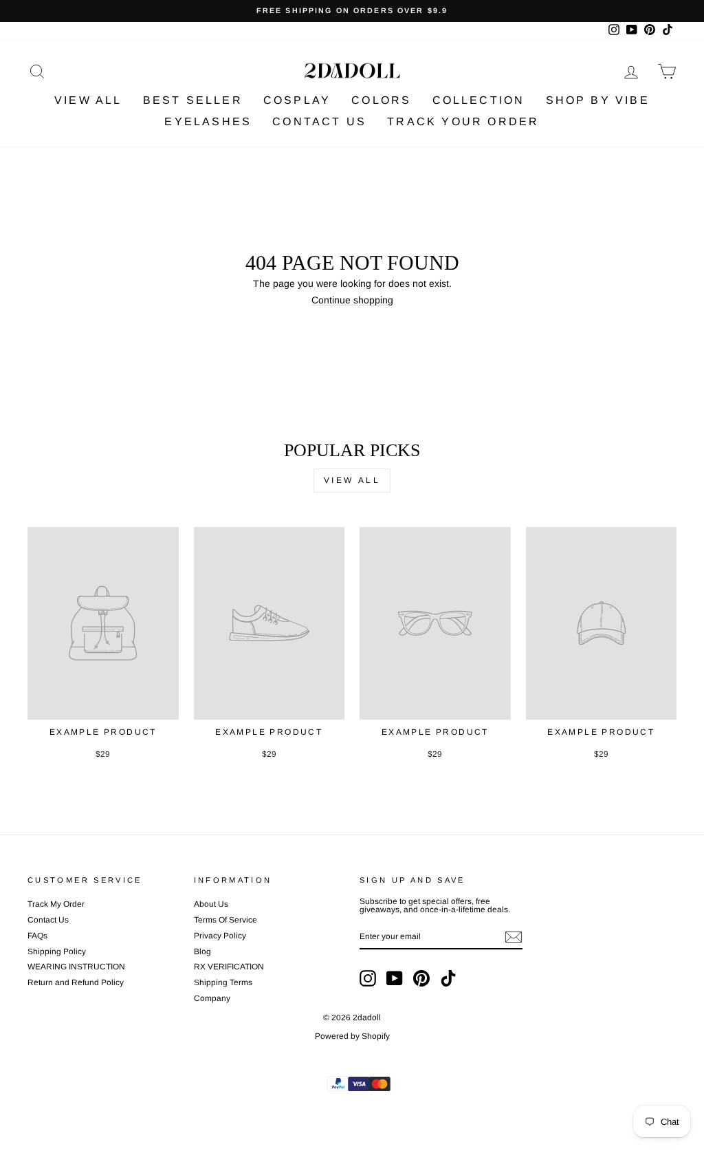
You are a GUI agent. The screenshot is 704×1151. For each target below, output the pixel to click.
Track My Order (56, 904)
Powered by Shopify (352, 1036)
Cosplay (297, 100)
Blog (202, 951)
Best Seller (193, 100)
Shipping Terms (223, 982)
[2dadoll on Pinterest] (421, 978)
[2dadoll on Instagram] (368, 978)
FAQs (37, 935)
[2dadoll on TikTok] (448, 978)
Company (212, 998)
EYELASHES (208, 121)
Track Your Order (463, 121)
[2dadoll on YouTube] (394, 978)
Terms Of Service (225, 920)
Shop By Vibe (598, 100)
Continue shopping (352, 300)
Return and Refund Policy (76, 982)
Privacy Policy (220, 935)
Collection (478, 100)
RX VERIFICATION (229, 966)
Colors (381, 100)
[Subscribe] (513, 937)
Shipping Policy (57, 951)
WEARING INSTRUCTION (76, 966)
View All (88, 100)
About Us (211, 904)
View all (352, 480)
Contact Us (319, 121)
